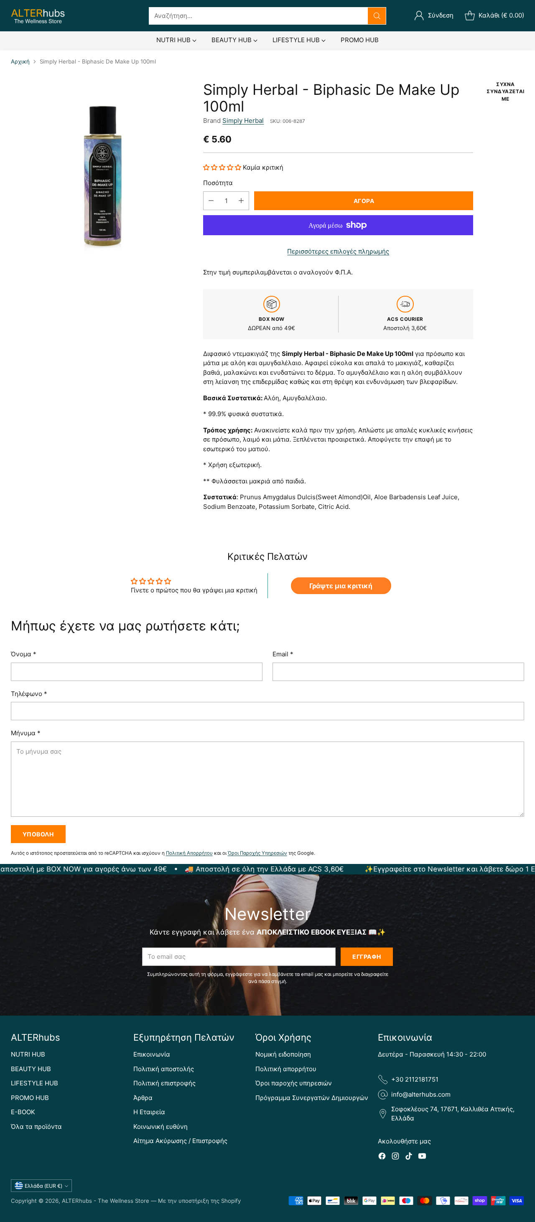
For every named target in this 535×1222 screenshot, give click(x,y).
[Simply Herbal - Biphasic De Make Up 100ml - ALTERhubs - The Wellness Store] (101, 171)
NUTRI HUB (28, 1054)
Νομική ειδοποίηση (283, 1054)
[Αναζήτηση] (377, 16)
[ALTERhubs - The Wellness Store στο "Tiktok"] (409, 1157)
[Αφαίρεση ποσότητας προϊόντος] (211, 201)
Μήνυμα (26, 733)
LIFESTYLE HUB (34, 1083)
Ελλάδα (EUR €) (43, 1186)
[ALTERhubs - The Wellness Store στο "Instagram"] (395, 1157)
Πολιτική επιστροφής (164, 1083)
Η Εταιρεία (149, 1112)
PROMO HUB (30, 1098)
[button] (223, 167)
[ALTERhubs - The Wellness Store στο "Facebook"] (382, 1157)
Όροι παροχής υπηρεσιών (293, 1083)
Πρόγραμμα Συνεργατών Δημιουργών (311, 1098)
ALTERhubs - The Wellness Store (105, 1200)
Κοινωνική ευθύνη (160, 1127)
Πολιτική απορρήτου (285, 1069)
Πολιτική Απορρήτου (189, 853)
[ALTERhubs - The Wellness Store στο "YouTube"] (422, 1157)
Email (283, 654)
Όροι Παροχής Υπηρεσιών (257, 853)
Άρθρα (143, 1098)
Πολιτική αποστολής (163, 1069)
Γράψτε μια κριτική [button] (340, 586)
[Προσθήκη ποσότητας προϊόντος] (241, 201)
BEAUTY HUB (31, 1069)
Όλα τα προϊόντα (36, 1127)
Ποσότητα (218, 183)
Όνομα (23, 654)
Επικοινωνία (151, 1054)
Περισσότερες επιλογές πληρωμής (338, 251)
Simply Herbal (243, 120)
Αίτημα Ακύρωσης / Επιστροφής (180, 1141)
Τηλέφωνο (29, 694)
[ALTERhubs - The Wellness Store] (38, 16)
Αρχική (20, 61)
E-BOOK (23, 1112)
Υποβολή (38, 834)
